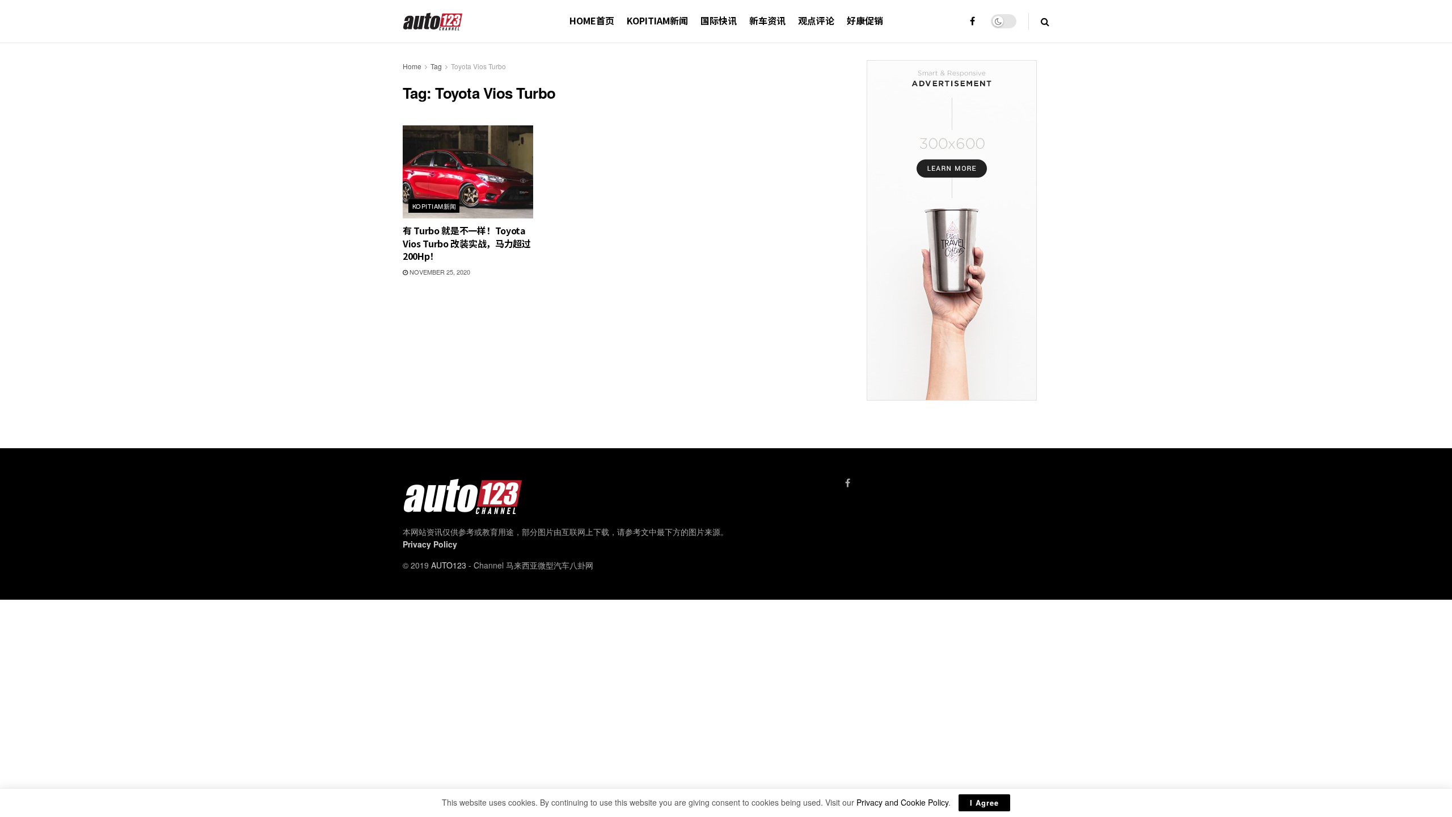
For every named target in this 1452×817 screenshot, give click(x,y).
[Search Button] (1045, 21)
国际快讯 (718, 20)
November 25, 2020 (439, 271)
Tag (436, 66)
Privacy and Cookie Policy (902, 802)
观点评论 (816, 20)
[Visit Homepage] (433, 21)
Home (412, 66)
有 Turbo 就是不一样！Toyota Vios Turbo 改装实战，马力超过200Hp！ (467, 243)
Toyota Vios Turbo (478, 66)
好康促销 (865, 20)
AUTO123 (448, 565)
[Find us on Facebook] (972, 21)
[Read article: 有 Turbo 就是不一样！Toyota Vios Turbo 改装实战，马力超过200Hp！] (468, 171)
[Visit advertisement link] (951, 230)
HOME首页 (591, 20)
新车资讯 (767, 20)
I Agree (984, 802)
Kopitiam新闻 (657, 20)
